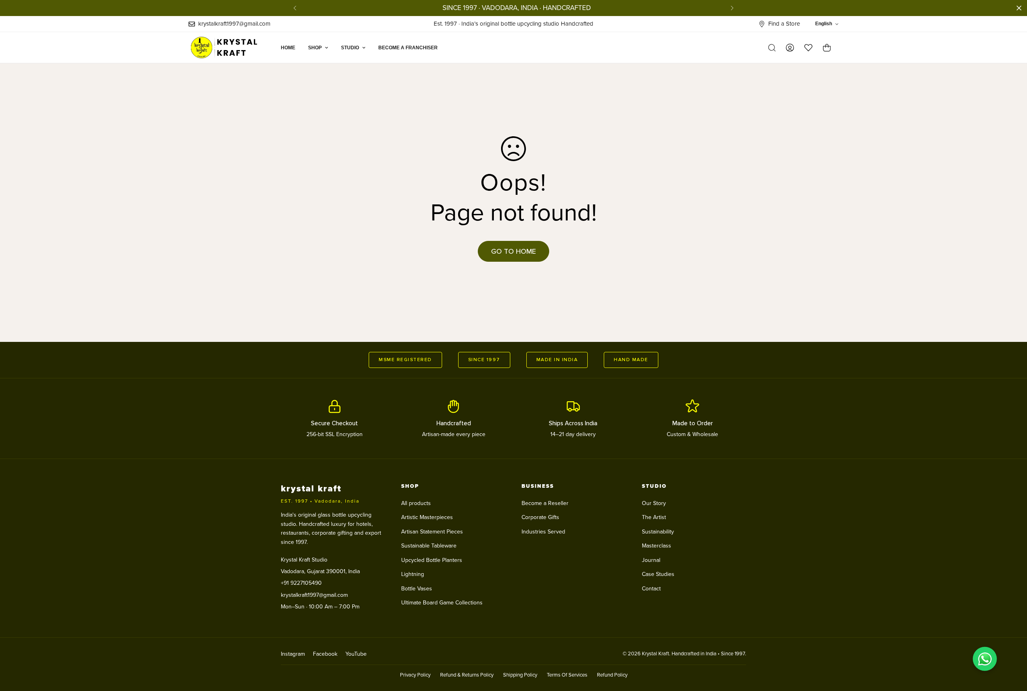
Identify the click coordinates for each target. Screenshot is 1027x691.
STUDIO (350, 48)
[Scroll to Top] (1011, 647)
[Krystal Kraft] (228, 47)
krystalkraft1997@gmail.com (314, 595)
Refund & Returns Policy (466, 675)
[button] (827, 47)
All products (416, 503)
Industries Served (543, 531)
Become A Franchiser (408, 48)
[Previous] (295, 8)
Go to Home (513, 251)
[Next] (732, 8)
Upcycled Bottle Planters (431, 560)
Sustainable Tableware (429, 545)
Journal (651, 560)
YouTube (356, 654)
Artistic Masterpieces (427, 517)
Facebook (325, 654)
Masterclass (656, 545)
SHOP (315, 48)
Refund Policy (612, 675)
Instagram (293, 654)
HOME (288, 48)
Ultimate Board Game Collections (442, 602)
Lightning (412, 574)
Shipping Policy (520, 675)
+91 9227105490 (301, 583)
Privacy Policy (415, 675)
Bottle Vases (416, 588)
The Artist (654, 517)
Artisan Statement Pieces (432, 531)
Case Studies (658, 574)
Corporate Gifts (540, 517)
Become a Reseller (545, 503)
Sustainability (658, 531)
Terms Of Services (567, 675)
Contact (651, 588)
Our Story (654, 503)
